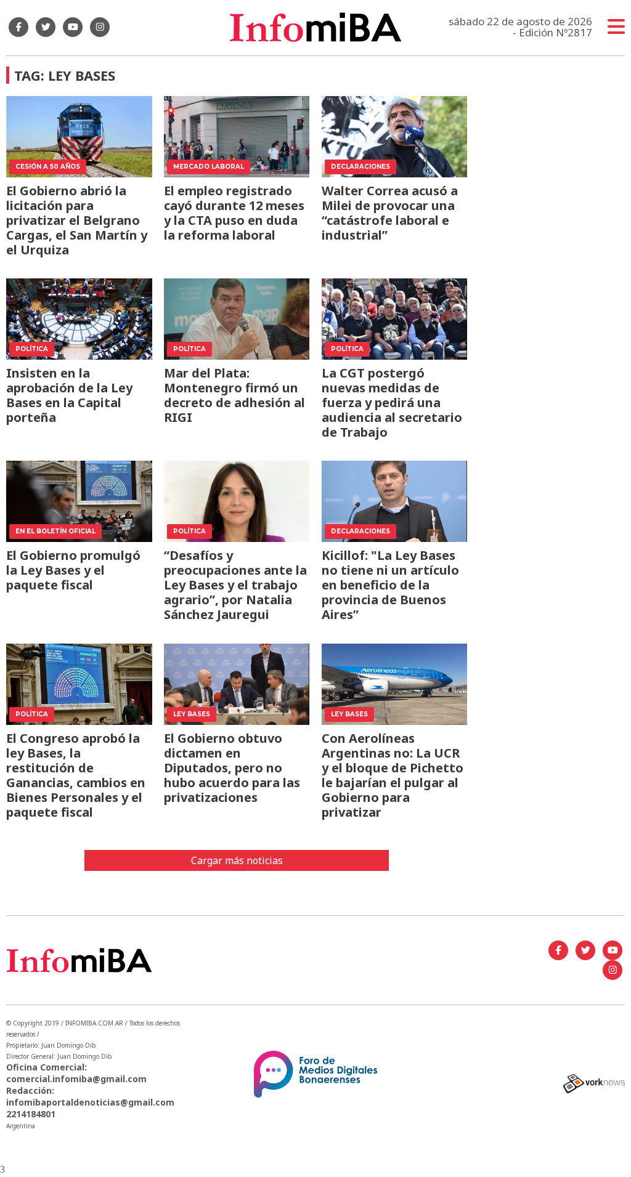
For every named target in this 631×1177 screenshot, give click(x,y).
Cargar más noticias (237, 860)
